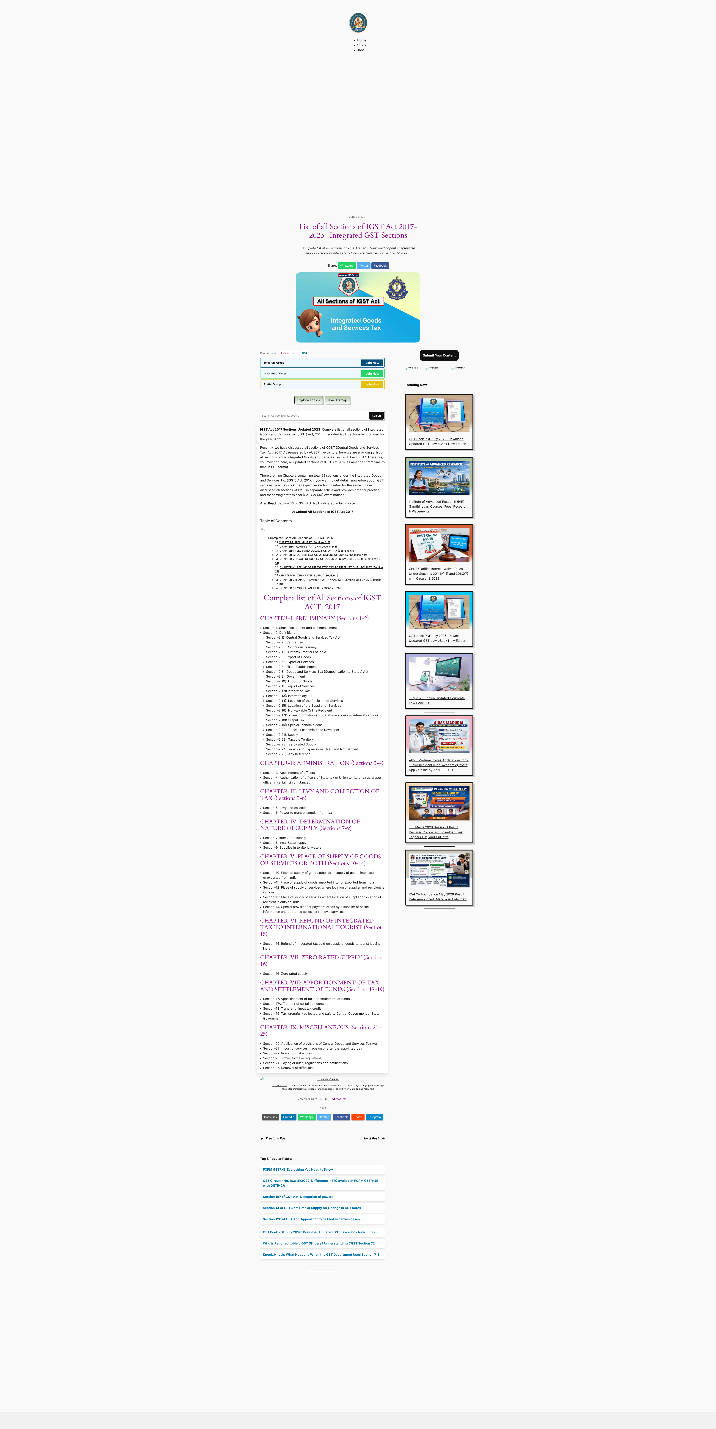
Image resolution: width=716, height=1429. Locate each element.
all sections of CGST (319, 447)
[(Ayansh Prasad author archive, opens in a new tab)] (436, 367)
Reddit (358, 1117)
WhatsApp (347, 265)
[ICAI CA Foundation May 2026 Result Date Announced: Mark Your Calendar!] (439, 871)
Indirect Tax (288, 353)
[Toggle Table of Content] (263, 530)
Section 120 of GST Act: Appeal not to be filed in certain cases (311, 1219)
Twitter (363, 265)
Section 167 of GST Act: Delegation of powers (298, 1197)
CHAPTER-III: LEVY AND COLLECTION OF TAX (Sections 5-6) (318, 550)
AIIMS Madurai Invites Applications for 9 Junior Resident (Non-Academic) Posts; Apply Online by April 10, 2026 (439, 765)
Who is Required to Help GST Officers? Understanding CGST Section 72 (319, 1243)
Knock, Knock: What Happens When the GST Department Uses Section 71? (321, 1254)
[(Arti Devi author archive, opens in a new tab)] (413, 367)
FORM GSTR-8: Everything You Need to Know (298, 1169)
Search (376, 415)
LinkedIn (354, 1089)
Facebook (380, 265)
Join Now (372, 363)
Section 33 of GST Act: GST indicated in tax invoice (316, 503)
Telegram (374, 1117)
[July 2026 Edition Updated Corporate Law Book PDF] (439, 674)
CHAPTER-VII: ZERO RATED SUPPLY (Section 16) (309, 575)
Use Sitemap (337, 400)
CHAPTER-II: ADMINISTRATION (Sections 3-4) (308, 546)
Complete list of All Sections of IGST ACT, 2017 (302, 538)
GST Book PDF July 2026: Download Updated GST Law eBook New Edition (320, 1232)
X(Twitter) (369, 1089)
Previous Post (275, 1138)
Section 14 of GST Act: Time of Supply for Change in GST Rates (312, 1208)
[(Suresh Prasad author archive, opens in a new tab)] (462, 367)
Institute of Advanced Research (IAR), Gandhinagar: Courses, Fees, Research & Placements (438, 506)
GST (304, 353)
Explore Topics (308, 400)
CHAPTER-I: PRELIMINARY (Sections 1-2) (304, 542)
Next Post (371, 1138)
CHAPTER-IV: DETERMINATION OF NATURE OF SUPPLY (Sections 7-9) (323, 554)
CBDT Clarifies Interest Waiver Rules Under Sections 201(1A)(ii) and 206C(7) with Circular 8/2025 (438, 573)
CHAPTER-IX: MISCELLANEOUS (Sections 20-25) (310, 588)
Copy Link (270, 1117)
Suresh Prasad (328, 1079)
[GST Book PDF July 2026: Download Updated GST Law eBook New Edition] (439, 415)
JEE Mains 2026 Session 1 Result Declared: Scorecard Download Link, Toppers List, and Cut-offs (436, 832)
